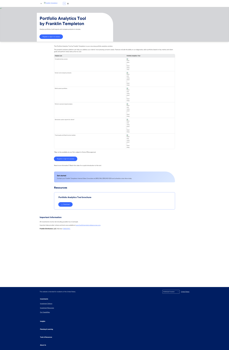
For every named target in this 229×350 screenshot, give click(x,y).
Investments (44, 299)
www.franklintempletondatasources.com (88, 225)
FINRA (65, 229)
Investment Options (46, 304)
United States (185, 292)
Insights (42, 321)
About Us (43, 345)
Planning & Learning (46, 329)
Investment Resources (47, 308)
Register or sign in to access (51, 37)
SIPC (68, 229)
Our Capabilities (45, 312)
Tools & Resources (46, 337)
